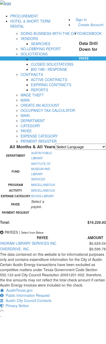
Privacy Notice (16, 305)
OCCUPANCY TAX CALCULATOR (48, 110)
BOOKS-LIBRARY (42, 196)
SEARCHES (40, 43)
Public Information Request (27, 295)
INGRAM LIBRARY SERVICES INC (28, 243)
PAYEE (26, 130)
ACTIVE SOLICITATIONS (51, 59)
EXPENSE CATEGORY (39, 136)
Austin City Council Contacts (27, 300)
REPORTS (39, 89)
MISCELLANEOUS (43, 185)
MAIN (25, 100)
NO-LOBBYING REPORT (41, 48)
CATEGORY (30, 125)
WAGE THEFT (32, 94)
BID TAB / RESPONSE (49, 69)
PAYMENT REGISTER (39, 141)
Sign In (81, 19)
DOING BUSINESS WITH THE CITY (50, 33)
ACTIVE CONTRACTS (49, 79)
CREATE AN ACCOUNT (40, 105)
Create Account (90, 24)
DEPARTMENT (33, 120)
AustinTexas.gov (18, 290)
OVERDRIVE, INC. (15, 248)
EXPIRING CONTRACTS (51, 84)
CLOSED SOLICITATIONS (52, 64)
